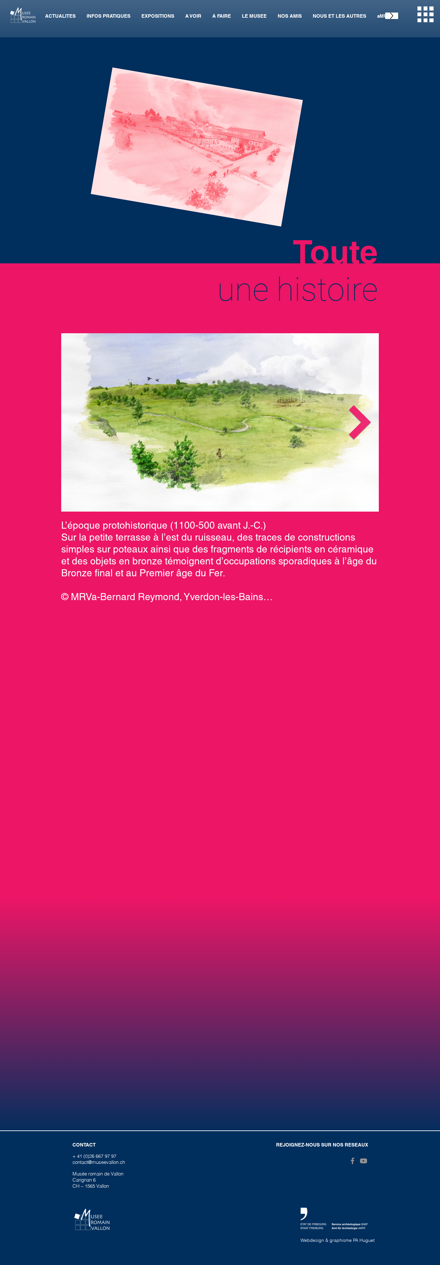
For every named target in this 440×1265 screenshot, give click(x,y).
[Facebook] (352, 1160)
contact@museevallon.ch (98, 1162)
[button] (425, 14)
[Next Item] (360, 422)
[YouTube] (363, 1160)
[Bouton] (415, 1246)
